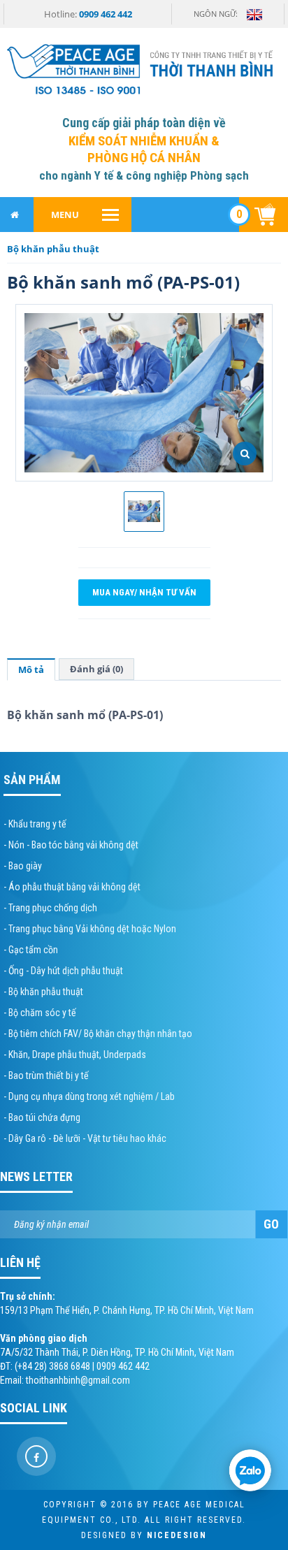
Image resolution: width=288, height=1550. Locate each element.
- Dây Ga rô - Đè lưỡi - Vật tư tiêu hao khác (84, 1138)
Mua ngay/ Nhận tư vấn (144, 592)
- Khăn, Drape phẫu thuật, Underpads (74, 1054)
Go (271, 1224)
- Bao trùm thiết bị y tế (46, 1075)
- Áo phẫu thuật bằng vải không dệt (72, 886)
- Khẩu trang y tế (34, 824)
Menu (65, 214)
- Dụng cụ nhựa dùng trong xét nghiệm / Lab (89, 1096)
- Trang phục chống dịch (50, 907)
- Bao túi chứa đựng (41, 1117)
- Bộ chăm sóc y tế (39, 1012)
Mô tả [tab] (31, 669)
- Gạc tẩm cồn (30, 949)
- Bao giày (22, 865)
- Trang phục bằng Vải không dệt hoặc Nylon (89, 928)
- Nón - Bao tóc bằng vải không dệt (70, 844)
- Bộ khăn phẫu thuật (43, 991)
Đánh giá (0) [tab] (96, 668)
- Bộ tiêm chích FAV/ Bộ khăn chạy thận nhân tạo (97, 1033)
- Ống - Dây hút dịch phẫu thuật (63, 970)
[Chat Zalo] (250, 1470)
